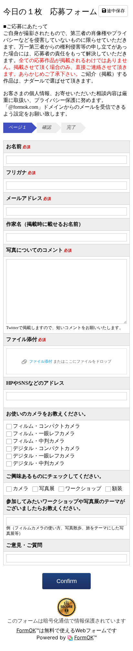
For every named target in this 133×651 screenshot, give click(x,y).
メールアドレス (28, 198)
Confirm (66, 581)
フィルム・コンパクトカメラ (46, 426)
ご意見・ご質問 (24, 545)
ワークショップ (83, 488)
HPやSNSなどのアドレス (35, 383)
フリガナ (21, 172)
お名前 (18, 146)
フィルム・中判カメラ (39, 441)
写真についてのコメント (39, 250)
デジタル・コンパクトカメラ (46, 448)
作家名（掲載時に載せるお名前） (45, 224)
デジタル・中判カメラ (39, 463)
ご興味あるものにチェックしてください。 (55, 476)
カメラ (20, 488)
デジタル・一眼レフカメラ (44, 455)
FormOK (26, 630)
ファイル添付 (26, 339)
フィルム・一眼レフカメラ (44, 433)
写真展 (47, 488)
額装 (117, 488)
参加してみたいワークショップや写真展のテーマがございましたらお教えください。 (65, 505)
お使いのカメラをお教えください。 (47, 413)
